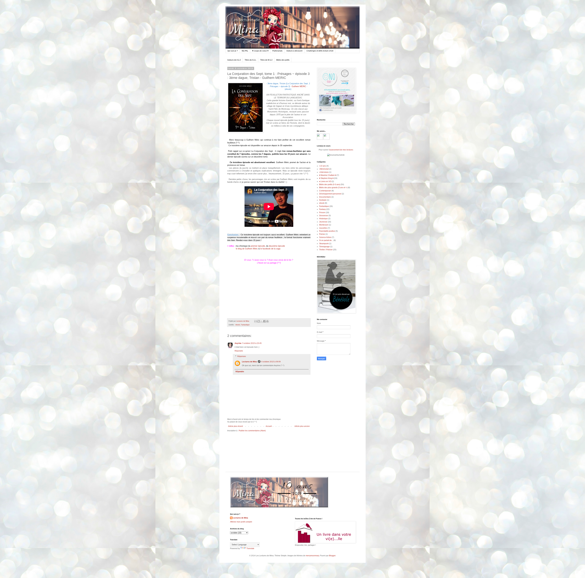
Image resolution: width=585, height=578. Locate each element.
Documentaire (325, 197)
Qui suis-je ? (232, 51)
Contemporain (325, 191)
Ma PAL (245, 51)
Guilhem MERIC (299, 86)
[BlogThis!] (258, 321)
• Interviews (324, 172)
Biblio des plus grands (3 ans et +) (333, 187)
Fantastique (245, 325)
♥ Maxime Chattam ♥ (327, 175)
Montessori (323, 225)
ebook (237, 325)
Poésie (322, 234)
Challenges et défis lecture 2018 (320, 51)
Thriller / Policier (326, 250)
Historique (323, 219)
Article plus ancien (302, 426)
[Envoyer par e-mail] (255, 321)
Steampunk (324, 243)
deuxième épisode (277, 246)
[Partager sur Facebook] (264, 321)
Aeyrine (238, 343)
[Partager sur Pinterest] (267, 321)
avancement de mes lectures (341, 150)
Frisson (322, 212)
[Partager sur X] (261, 321)
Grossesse (323, 215)
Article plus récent (235, 426)
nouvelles (323, 228)
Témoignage (324, 247)
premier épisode (258, 246)
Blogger (332, 556)
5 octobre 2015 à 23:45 (252, 343)
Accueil (269, 426)
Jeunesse (323, 222)
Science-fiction (325, 237)
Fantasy (322, 209)
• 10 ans (322, 166)
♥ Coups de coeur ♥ (260, 51)
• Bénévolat (324, 169)
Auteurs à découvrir (294, 51)
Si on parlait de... (326, 240)
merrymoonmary (312, 556)
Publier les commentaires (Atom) (252, 431)
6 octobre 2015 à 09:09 (271, 362)
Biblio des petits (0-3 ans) (329, 184)
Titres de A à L (250, 60)
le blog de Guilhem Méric (247, 249)
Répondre (239, 351)
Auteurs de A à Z (234, 60)
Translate (250, 548)
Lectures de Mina (249, 362)
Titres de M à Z (266, 60)
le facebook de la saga (270, 249)
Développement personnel (330, 194)
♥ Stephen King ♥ (326, 178)
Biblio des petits (282, 60)
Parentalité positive (327, 231)
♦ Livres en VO (325, 181)
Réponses (241, 356)
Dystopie (322, 200)
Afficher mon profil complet (241, 522)
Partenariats (277, 51)
